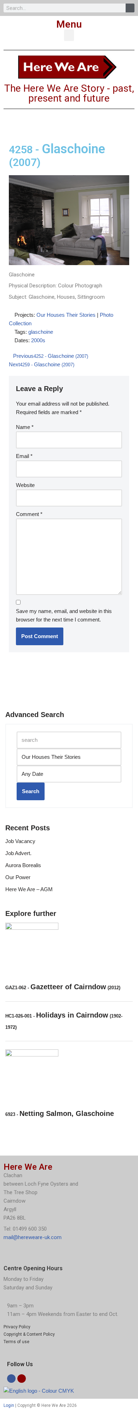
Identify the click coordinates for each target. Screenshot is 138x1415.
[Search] (130, 8)
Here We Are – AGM (29, 889)
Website (25, 485)
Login (9, 1405)
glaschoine (40, 332)
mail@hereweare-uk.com (33, 1237)
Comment (29, 514)
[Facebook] (11, 1378)
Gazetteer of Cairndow (62, 987)
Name (25, 427)
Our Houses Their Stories (66, 315)
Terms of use (16, 1341)
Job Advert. (18, 853)
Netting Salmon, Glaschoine (59, 1113)
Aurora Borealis (23, 865)
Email (24, 456)
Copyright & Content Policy (29, 1334)
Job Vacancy (20, 841)
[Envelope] (21, 1378)
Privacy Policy (17, 1326)
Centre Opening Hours (33, 1268)
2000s (38, 340)
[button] (69, 35)
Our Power (17, 877)
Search (30, 791)
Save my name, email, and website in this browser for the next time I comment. (64, 615)
